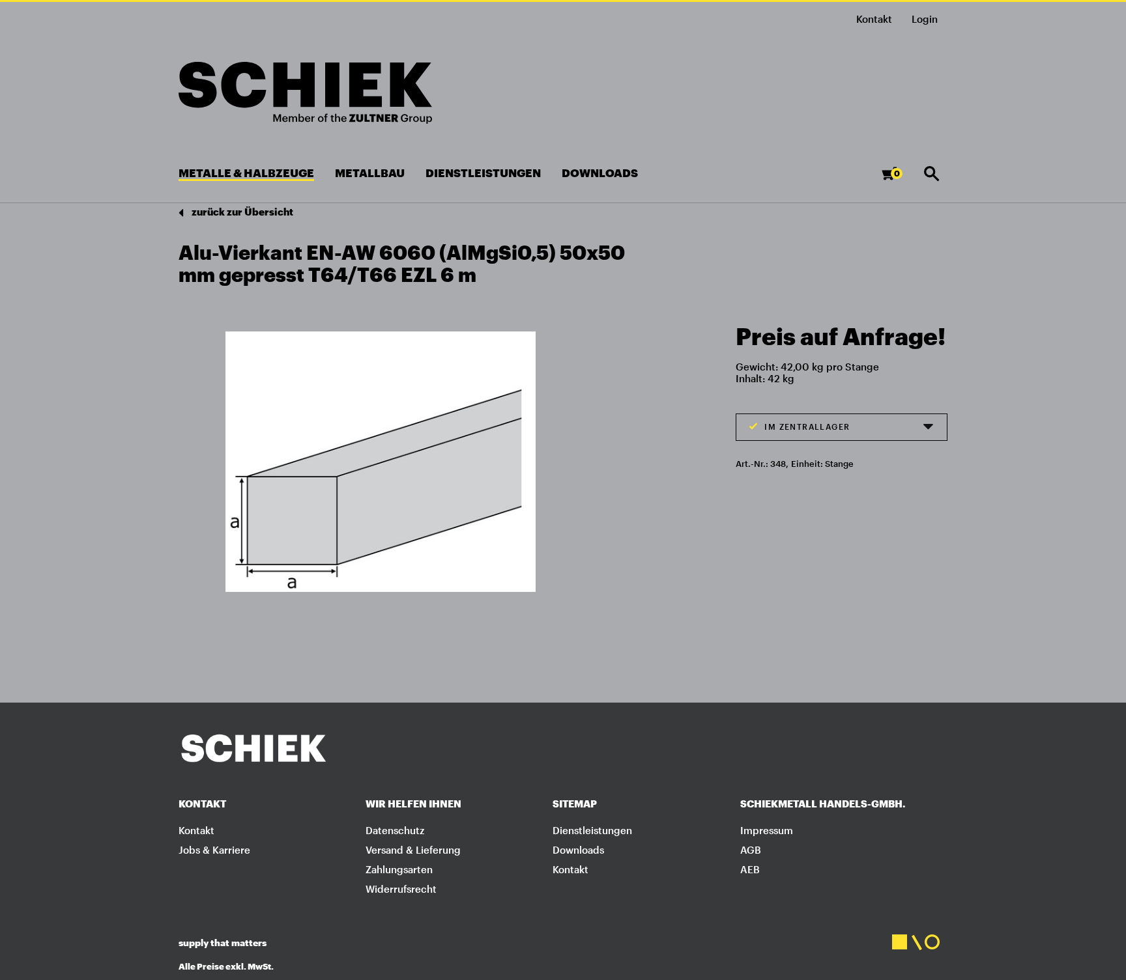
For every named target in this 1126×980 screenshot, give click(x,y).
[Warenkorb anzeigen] (899, 179)
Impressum (766, 830)
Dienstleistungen (592, 830)
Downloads (578, 850)
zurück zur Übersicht (241, 211)
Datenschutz (395, 830)
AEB (750, 869)
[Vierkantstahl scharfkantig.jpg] (380, 461)
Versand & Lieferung (413, 850)
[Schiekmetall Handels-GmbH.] (305, 93)
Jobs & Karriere (214, 850)
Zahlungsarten (399, 869)
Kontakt (874, 19)
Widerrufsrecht (401, 889)
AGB (750, 850)
